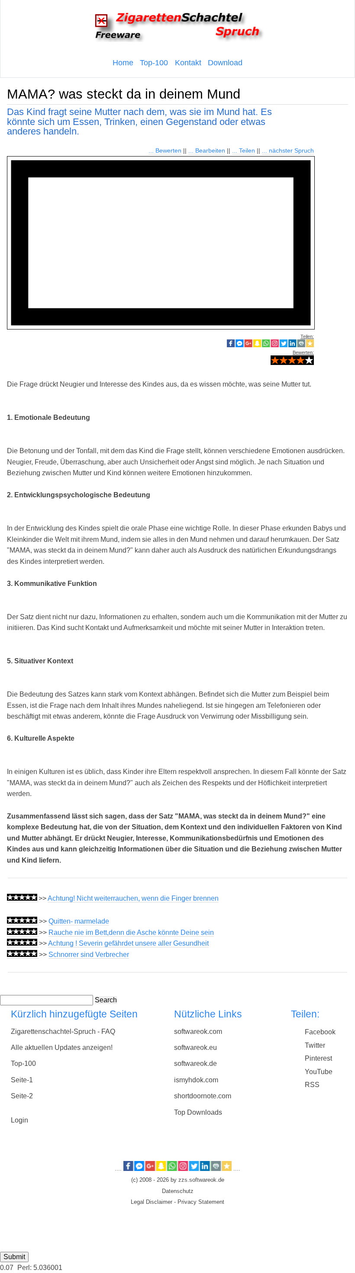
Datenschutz (178, 1191)
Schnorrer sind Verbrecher (88, 954)
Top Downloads (198, 1112)
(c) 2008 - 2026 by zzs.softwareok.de (177, 1180)
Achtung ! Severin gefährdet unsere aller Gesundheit (128, 943)
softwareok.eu (195, 1047)
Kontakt (188, 62)
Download (225, 62)
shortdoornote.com (202, 1096)
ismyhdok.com (196, 1080)
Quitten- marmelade (78, 921)
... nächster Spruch (288, 150)
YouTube (318, 1071)
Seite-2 (22, 1096)
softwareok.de (195, 1063)
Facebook (320, 1032)
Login (19, 1120)
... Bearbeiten (206, 150)
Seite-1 (22, 1080)
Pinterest (318, 1058)
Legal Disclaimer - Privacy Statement (177, 1202)
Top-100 (154, 62)
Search (106, 1000)
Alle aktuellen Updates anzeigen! (62, 1047)
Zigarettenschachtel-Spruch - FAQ (63, 1031)
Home (123, 62)
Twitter (315, 1045)
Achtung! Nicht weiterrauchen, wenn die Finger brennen (133, 898)
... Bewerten (164, 150)
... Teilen (243, 150)
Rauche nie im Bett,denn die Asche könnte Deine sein (131, 932)
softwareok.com (198, 1031)
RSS (312, 1084)
